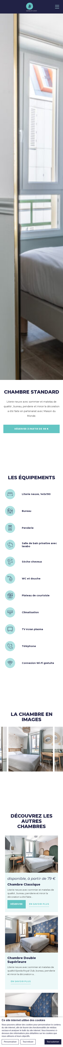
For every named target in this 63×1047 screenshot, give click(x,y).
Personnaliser (10, 1042)
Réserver (16, 904)
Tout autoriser (53, 1042)
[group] (31, 197)
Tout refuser (28, 1042)
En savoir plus (39, 904)
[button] (30, 749)
